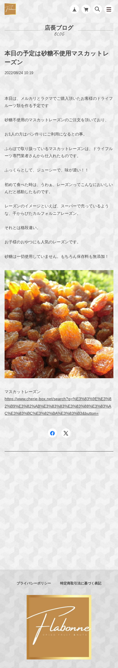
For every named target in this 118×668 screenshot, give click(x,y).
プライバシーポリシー (34, 583)
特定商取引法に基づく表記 (80, 583)
